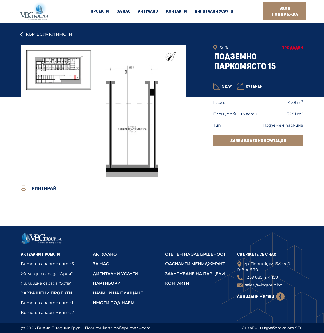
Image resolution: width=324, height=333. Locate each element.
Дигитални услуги (213, 11)
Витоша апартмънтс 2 (47, 312)
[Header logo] (34, 11)
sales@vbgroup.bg (264, 285)
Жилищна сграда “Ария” (47, 273)
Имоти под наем (113, 302)
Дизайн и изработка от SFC (272, 328)
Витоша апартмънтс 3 (47, 263)
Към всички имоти (49, 34)
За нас (123, 11)
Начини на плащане (118, 293)
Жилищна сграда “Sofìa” (46, 283)
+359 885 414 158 (261, 277)
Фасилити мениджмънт (195, 263)
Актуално (148, 11)
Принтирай (42, 188)
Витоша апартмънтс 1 (47, 302)
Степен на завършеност (195, 254)
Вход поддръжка (285, 11)
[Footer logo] (54, 240)
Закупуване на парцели (195, 273)
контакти (177, 283)
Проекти (100, 11)
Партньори (107, 283)
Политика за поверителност (118, 328)
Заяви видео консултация (258, 140)
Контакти (176, 11)
